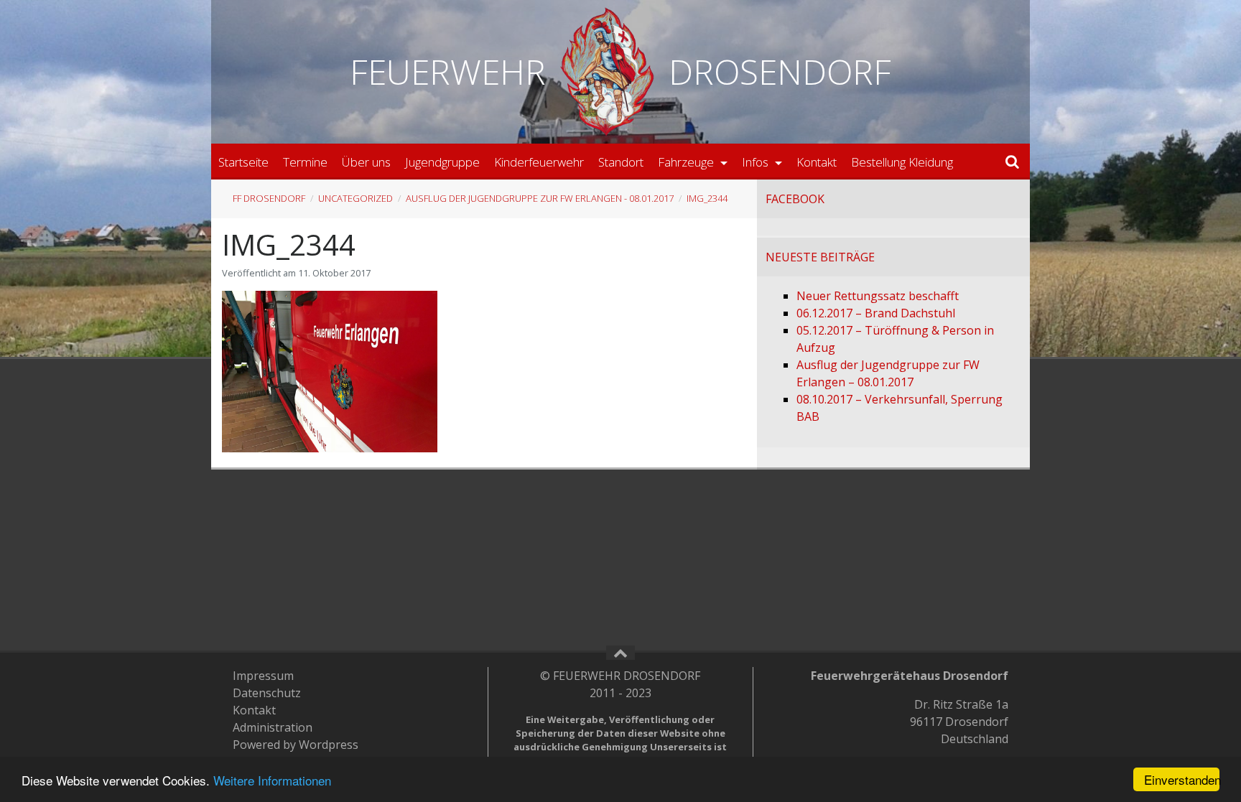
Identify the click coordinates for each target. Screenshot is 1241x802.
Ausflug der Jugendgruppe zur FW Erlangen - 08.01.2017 (540, 198)
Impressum (263, 676)
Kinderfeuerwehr (539, 162)
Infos (756, 162)
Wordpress (328, 744)
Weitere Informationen (272, 780)
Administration (272, 727)
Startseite (243, 162)
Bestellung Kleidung (902, 162)
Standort (620, 162)
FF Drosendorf (269, 198)
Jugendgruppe (442, 162)
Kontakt (816, 162)
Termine (305, 162)
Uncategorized (355, 198)
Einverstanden (1181, 779)
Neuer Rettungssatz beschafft (877, 296)
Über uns (366, 162)
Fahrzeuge (687, 162)
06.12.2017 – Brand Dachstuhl (875, 313)
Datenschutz (267, 693)
